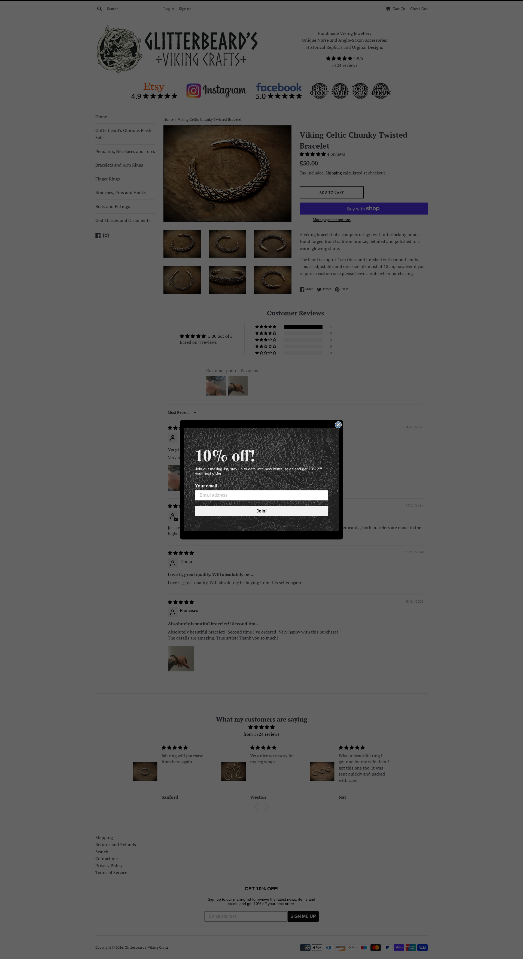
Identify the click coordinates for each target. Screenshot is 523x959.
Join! (261, 511)
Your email (206, 486)
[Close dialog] (338, 424)
